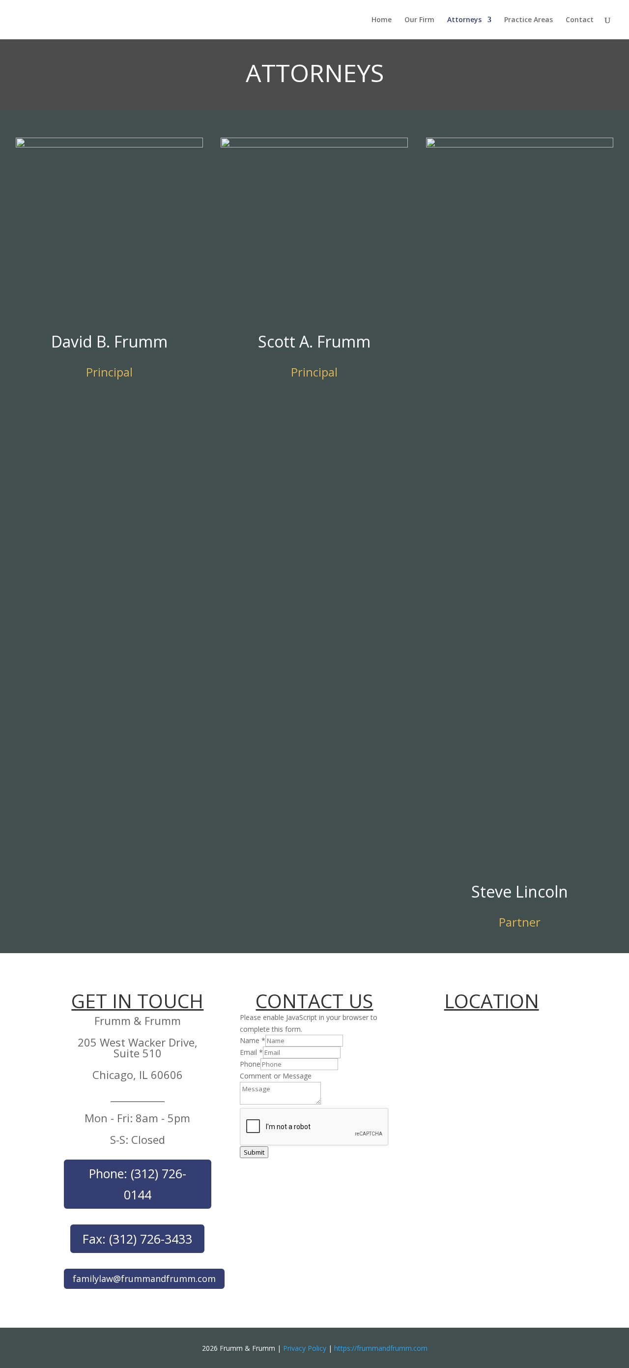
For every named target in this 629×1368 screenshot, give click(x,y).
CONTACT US (314, 1001)
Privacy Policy (304, 1348)
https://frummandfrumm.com (381, 1348)
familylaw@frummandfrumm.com (144, 1278)
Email (251, 1052)
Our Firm (419, 20)
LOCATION (491, 1001)
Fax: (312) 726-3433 (137, 1238)
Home (382, 20)
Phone (250, 1064)
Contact (580, 20)
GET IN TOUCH (137, 1001)
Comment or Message (276, 1075)
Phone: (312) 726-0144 (137, 1184)
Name (252, 1040)
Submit (254, 1152)
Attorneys (464, 20)
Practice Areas (528, 20)
